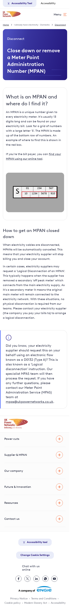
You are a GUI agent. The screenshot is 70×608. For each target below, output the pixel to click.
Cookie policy (12, 602)
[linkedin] (36, 579)
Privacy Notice (19, 598)
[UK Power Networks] (11, 14)
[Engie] (35, 589)
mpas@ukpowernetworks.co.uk (29, 402)
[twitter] (27, 579)
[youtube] (54, 579)
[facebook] (18, 579)
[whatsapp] (45, 579)
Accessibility (48, 3)
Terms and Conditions (43, 598)
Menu (57, 14)
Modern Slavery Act (35, 602)
